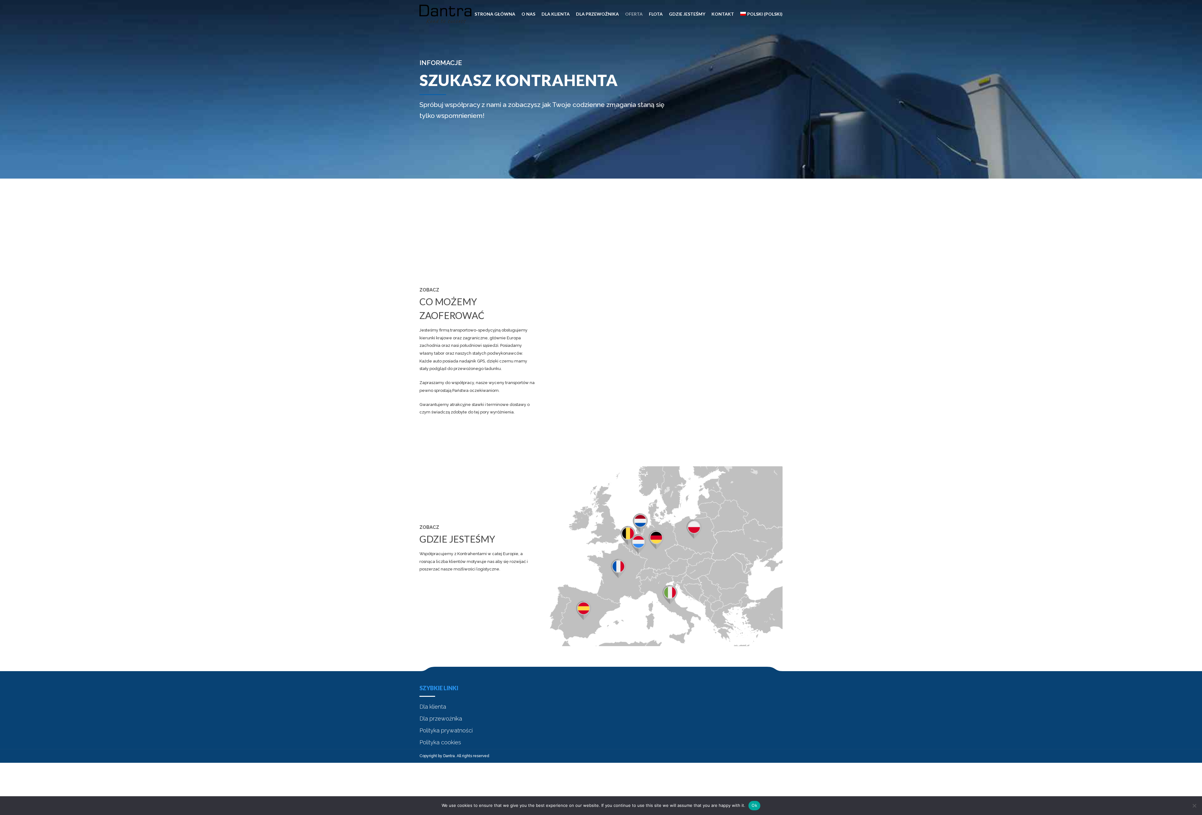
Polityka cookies (440, 742)
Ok (754, 805)
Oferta (634, 14)
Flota (656, 14)
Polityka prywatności (446, 730)
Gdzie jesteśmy (687, 14)
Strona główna (495, 14)
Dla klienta (556, 14)
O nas (528, 14)
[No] (1194, 805)
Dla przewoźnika (597, 14)
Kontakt (722, 14)
